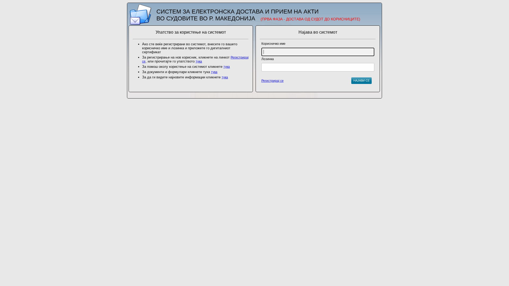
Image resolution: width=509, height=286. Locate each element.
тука (199, 61)
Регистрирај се (272, 81)
